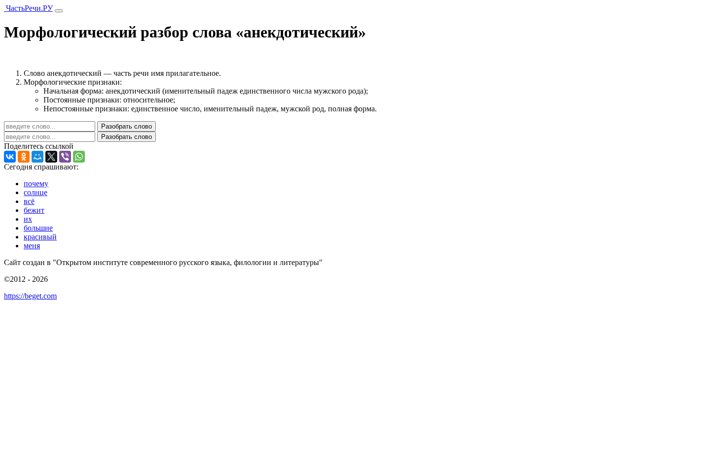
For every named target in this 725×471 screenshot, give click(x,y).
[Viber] (65, 157)
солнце (35, 192)
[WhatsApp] (79, 157)
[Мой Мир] (37, 157)
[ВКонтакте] (10, 157)
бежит (34, 210)
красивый (40, 237)
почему (36, 183)
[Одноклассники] (24, 157)
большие (38, 228)
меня (32, 245)
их (28, 219)
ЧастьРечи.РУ (28, 8)
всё (29, 201)
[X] (51, 157)
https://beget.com (30, 296)
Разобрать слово (126, 126)
